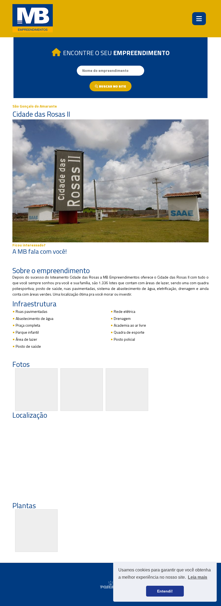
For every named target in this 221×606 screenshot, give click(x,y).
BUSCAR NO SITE (112, 86)
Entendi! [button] (165, 591)
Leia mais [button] (197, 577)
